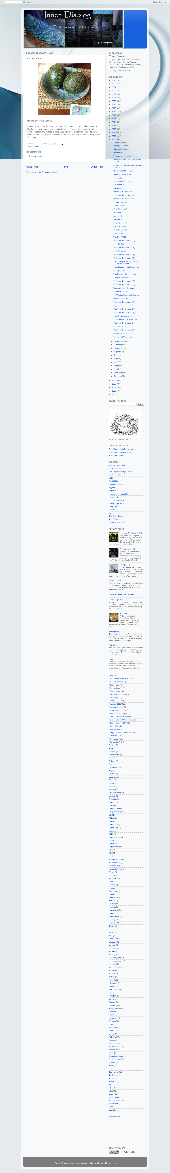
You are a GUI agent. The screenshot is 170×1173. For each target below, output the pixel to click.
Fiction (111, 872)
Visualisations (114, 1097)
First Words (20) (120, 209)
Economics (113, 863)
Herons (112, 901)
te (109, 1069)
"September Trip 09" (117, 723)
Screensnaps (114, 1047)
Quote (111, 1034)
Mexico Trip (114, 967)
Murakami (113, 970)
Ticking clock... (115, 632)
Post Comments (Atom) (47, 172)
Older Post (97, 166)
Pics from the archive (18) (124, 258)
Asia (110, 764)
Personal (112, 1018)
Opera (111, 999)
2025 (114, 84)
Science (112, 1043)
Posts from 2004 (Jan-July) (120, 452)
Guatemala (37, 147)
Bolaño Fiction (115, 793)
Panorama (113, 1005)
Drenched (117, 216)
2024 (114, 87)
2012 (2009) (118, 271)
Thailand (112, 1075)
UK (110, 1088)
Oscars (112, 1002)
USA (111, 1091)
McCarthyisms (115, 958)
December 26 (119, 188)
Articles (112, 761)
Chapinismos (114, 812)
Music (111, 974)
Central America (115, 809)
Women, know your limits (123, 333)
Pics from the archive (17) (124, 281)
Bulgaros (123, 614)
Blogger (112, 1163)
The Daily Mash (115, 519)
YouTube (112, 1110)
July (116, 355)
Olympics (113, 996)
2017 (114, 112)
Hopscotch (113, 910)
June (116, 359)
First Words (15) (120, 326)
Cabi (111, 478)
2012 (114, 129)
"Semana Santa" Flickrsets (120, 717)
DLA (110, 850)
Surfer (111, 513)
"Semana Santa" (116, 714)
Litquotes (113, 942)
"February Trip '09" (117, 694)
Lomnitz (112, 945)
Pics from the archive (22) (124, 199)
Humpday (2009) (120, 298)
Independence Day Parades (122, 594)
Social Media (114, 1059)
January (117, 376)
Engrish (112, 488)
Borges (112, 796)
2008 (114, 381)
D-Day (111, 840)
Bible (111, 780)
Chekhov (112, 815)
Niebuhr (112, 986)
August (117, 352)
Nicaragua (113, 983)
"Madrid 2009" (115, 701)
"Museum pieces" (116, 707)
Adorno (112, 745)
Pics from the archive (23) (124, 195)
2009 (114, 140)
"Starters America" (116, 729)
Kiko (110, 936)
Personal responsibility (122, 156)
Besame (112, 777)
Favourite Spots (115, 869)
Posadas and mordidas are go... (126, 267)
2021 (114, 98)
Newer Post (32, 166)
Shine (111, 1053)
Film (110, 875)
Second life (113, 1050)
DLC (111, 853)
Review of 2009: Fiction (123, 171)
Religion (112, 1037)
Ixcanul (112, 659)
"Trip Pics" (113, 736)
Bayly (111, 771)
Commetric (113, 828)
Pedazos (112, 1012)
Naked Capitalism (116, 503)
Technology (114, 1072)
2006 (114, 388)
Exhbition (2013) (116, 600)
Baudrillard (113, 767)
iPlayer (112, 926)
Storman (93, 1163)
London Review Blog (117, 500)
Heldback (113, 897)
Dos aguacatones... (121, 146)
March (117, 369)
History (112, 904)
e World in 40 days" (117, 859)
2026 (114, 80)
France (112, 885)
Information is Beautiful (118, 494)
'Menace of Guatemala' (123, 337)
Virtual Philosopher (117, 522)
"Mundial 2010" (115, 704)
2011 (114, 133)
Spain (111, 1062)
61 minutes (118, 178)
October (117, 345)
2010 (114, 136)
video (111, 1094)
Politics (112, 1028)
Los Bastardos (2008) (122, 181)
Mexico (112, 964)
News (111, 980)
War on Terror (115, 1100)
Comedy (112, 825)
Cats (111, 805)
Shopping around (116, 1056)
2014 (114, 122)
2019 (114, 105)
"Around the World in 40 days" (121, 679)
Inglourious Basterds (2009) (125, 319)
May (116, 362)
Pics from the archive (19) (124, 255)
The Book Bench (116, 516)
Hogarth (112, 907)
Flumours (113, 878)
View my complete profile (119, 71)
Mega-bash (118, 306)
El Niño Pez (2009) (121, 202)
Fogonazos (113, 491)
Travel (111, 1081)
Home (65, 166)
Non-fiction (113, 990)
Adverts (112, 748)
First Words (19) (120, 223)
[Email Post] (62, 144)
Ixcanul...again (115, 581)
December (118, 143)
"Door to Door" (115, 688)
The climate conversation (124, 316)
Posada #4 (117, 213)
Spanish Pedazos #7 (122, 278)
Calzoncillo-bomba (121, 149)
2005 (114, 391)
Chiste (111, 821)
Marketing (113, 951)
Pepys (111, 1015)
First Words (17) (120, 234)
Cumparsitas (114, 837)
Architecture (114, 755)
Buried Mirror (114, 475)
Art (110, 758)
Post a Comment (36, 156)
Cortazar (112, 831)
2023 (114, 91)
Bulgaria (112, 799)
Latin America (114, 939)
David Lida (113, 481)
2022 (114, 94)
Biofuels (112, 787)
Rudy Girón (113, 507)
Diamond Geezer (116, 484)
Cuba (111, 834)
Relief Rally (113, 645)
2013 (114, 126)
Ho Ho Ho (117, 153)
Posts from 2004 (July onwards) (122, 449)
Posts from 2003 (116, 456)
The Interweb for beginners (124, 274)
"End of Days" (114, 691)
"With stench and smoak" (123, 288)
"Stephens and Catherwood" (121, 733)
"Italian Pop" (114, 698)
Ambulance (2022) (127, 549)
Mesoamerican (115, 961)
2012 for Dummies (121, 244)
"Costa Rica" (114, 685)
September (119, 348)
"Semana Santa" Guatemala (121, 720)
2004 (114, 394)
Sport (111, 1066)
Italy (110, 929)
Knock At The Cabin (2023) (131, 533)
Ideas (111, 920)
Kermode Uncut (115, 497)
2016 (114, 115)
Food (111, 882)
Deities (112, 844)
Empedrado (114, 866)
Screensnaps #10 (120, 292)
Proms (111, 1031)
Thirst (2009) (118, 206)
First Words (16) (120, 251)
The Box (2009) (120, 237)
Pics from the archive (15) (124, 313)
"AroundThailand (116, 682)
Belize (111, 774)
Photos (112, 1021)
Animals (112, 752)
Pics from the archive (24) (124, 192)
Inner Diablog (118, 56)
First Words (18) (120, 230)
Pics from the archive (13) (124, 330)
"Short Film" (114, 726)
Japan (111, 932)
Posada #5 (117, 220)
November (118, 341)
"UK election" (114, 739)
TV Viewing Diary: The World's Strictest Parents (126, 263)
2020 (114, 101)
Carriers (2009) (119, 227)
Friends (112, 888)
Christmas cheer (120, 185)
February (118, 373)
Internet (112, 923)
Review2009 (114, 1040)
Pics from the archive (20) (124, 248)
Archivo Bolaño (115, 468)
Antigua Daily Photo (117, 465)
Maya (111, 955)
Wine (111, 1107)
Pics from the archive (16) (124, 302)
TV (110, 1085)
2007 (114, 384)
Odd (110, 993)
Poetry (111, 1024)
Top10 (111, 1078)
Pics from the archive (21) (124, 241)
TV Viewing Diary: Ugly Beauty (126, 295)
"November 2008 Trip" (118, 710)
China (111, 818)
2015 (114, 119)
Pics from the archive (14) (124, 323)
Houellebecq (114, 917)
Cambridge (113, 802)
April (116, 366)
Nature (112, 977)
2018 (114, 108)
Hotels (111, 913)
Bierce (111, 783)
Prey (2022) (125, 565)
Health (111, 894)
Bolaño (112, 790)
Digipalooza (114, 847)
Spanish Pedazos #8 (122, 174)
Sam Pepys (113, 510)
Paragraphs (114, 1008)
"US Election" (114, 742)
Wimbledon (113, 1104)
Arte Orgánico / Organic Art (120, 472)
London (112, 948)
